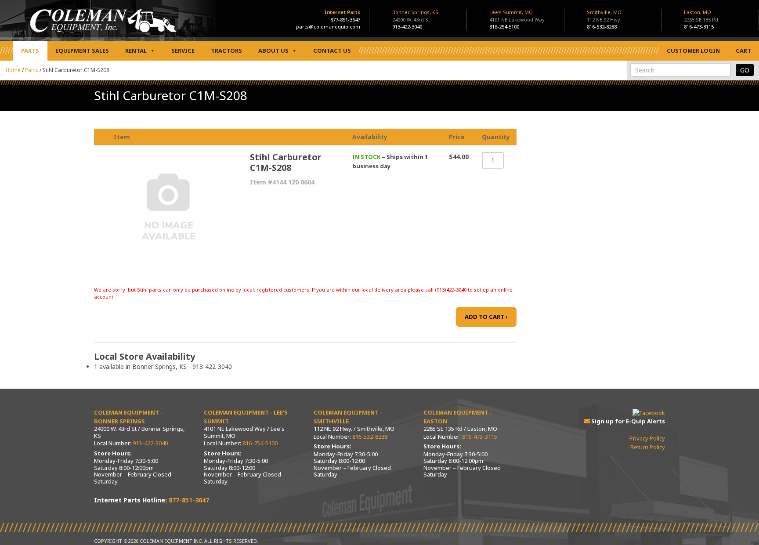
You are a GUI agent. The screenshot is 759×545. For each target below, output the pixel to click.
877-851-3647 (345, 19)
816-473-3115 (699, 26)
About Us (273, 50)
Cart (743, 50)
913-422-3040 (407, 26)
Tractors (226, 50)
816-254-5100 (504, 26)
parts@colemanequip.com (328, 26)
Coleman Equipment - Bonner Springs (128, 416)
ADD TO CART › (486, 317)
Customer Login (693, 50)
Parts (30, 50)
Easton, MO (701, 16)
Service (183, 50)
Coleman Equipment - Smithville (348, 416)
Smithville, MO (604, 16)
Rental (136, 50)
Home (13, 70)
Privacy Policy (647, 438)
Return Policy (647, 447)
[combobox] (680, 70)
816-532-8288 (602, 26)
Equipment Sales (82, 50)
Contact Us (332, 50)
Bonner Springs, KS (415, 16)
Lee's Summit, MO (517, 16)
